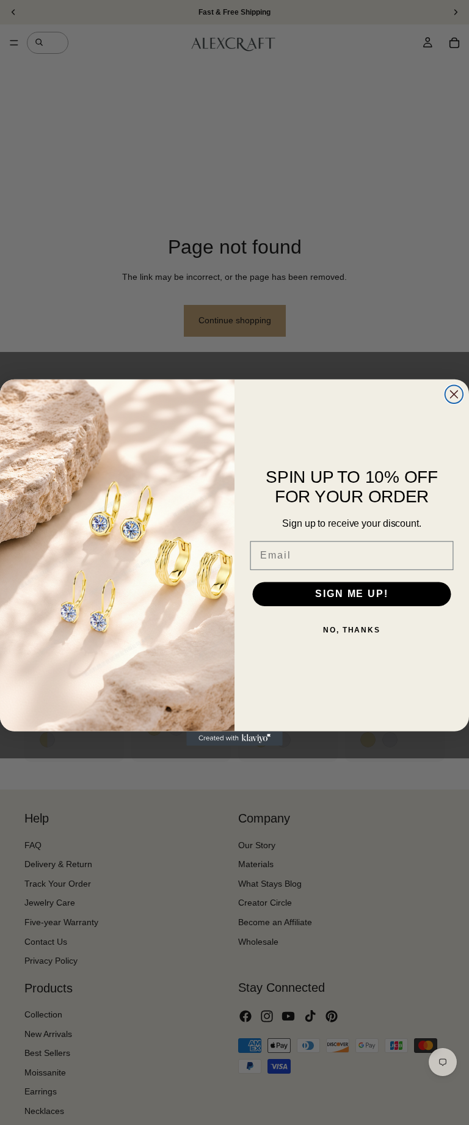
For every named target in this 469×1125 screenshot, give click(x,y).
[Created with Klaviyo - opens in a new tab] (234, 738)
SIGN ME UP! (351, 594)
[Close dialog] (454, 395)
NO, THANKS (351, 630)
